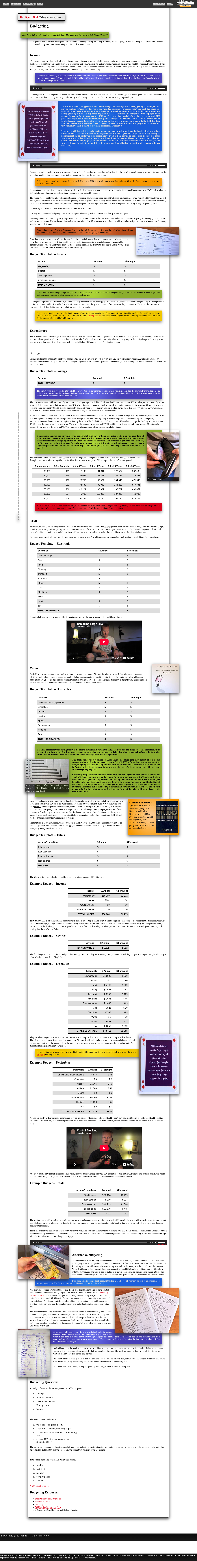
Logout (170, 4)
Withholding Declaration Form (48, 1507)
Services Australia (43, 1501)
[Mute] (156, 88)
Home (6, 4)
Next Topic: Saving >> (39, 1485)
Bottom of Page (29, 4)
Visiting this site (94, 316)
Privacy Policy (7, 1536)
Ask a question (159, 4)
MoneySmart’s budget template (48, 1498)
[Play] (33, 88)
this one (86, 292)
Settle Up (41, 1054)
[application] (98, 88)
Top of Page (16, 4)
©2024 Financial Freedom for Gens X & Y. (31, 1536)
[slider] (162, 88)
